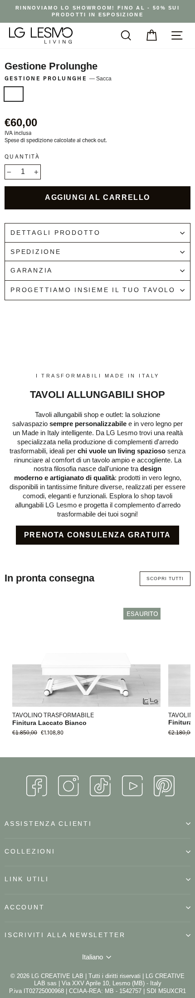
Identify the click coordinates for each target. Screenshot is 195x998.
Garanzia (31, 270)
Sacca (14, 94)
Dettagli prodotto (55, 232)
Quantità (22, 156)
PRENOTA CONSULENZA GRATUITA (97, 535)
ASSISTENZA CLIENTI (48, 823)
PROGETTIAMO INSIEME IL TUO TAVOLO (93, 290)
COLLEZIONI (30, 851)
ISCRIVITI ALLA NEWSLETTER (65, 935)
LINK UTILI (27, 879)
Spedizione (35, 251)
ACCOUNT (24, 907)
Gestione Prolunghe (58, 78)
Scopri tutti (165, 578)
